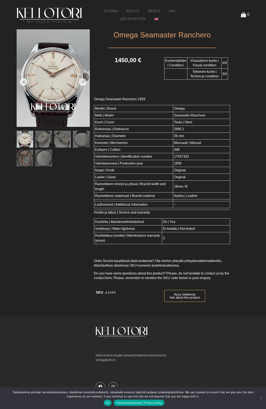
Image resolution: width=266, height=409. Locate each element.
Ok (108, 402)
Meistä (154, 11)
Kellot (133, 11)
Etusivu (111, 11)
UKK (172, 11)
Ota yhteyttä (132, 19)
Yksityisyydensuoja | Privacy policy (139, 402)
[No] (261, 398)
